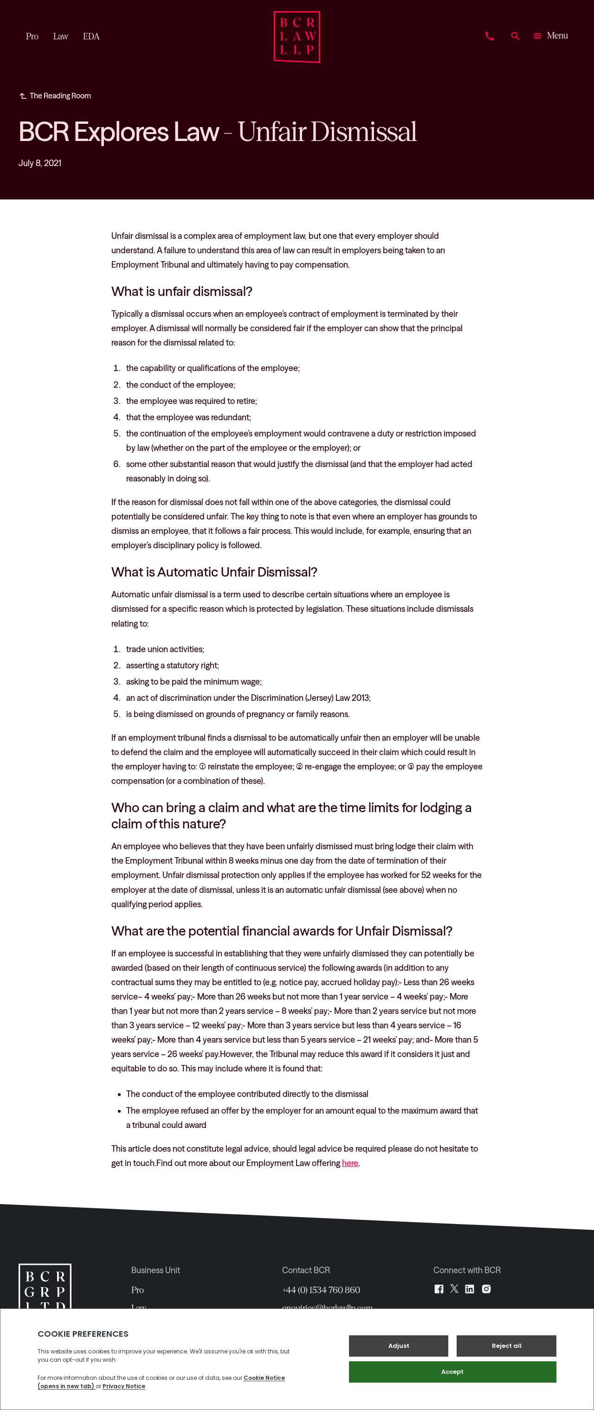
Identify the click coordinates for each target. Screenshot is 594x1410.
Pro (137, 1290)
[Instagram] (486, 1289)
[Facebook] (439, 1289)
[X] (454, 1289)
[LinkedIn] (469, 1289)
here (350, 1163)
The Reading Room (60, 95)
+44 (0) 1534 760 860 (321, 1290)
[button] (550, 37)
